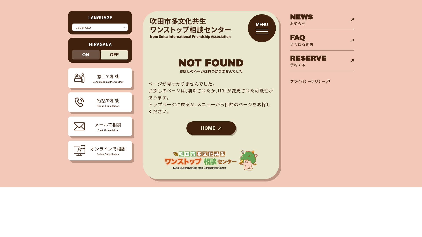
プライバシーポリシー (307, 81)
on (85, 54)
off (114, 54)
